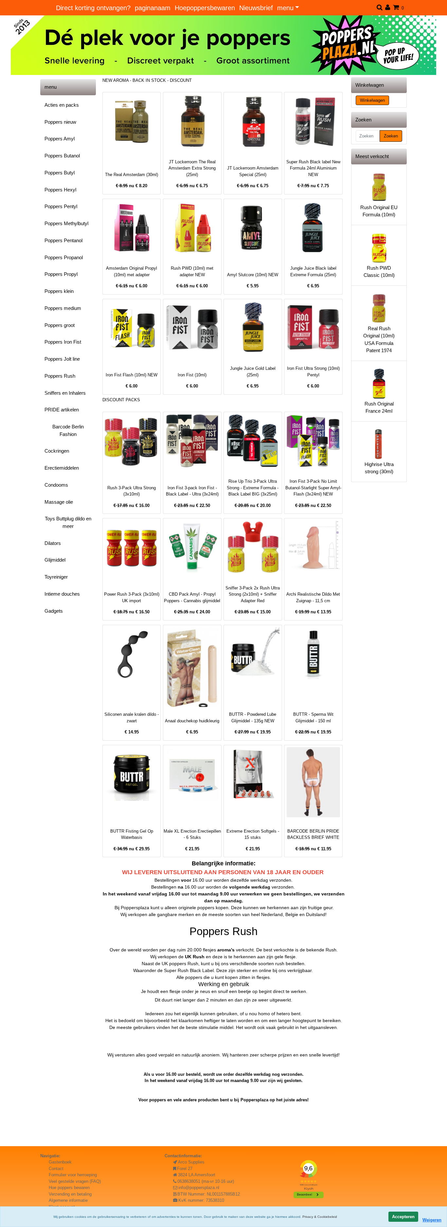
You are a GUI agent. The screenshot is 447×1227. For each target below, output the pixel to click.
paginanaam (152, 7)
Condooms (56, 485)
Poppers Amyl (60, 138)
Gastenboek (60, 1162)
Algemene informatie (68, 1200)
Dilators (53, 543)
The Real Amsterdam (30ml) (131, 174)
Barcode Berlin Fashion (68, 430)
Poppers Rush (60, 376)
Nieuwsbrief (256, 7)
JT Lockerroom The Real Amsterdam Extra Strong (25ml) (192, 168)
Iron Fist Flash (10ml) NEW (131, 374)
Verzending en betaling (70, 1194)
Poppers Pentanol (63, 240)
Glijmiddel (55, 560)
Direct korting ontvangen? (93, 7)
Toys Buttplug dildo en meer (68, 522)
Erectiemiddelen (62, 468)
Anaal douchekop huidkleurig (192, 720)
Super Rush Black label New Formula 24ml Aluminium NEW (313, 168)
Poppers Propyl (61, 274)
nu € (131, 185)
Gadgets (54, 611)
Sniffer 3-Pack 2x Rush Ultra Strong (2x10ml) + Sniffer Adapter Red (252, 594)
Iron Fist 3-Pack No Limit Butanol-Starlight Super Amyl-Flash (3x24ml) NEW (313, 487)
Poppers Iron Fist (63, 342)
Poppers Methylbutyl (66, 223)
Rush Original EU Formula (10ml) (379, 211)
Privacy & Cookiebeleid (319, 1216)
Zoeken (391, 136)
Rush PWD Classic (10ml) (379, 271)
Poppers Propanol (64, 257)
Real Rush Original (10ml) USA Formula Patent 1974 (379, 339)
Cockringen (57, 451)
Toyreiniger (56, 577)
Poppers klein (59, 291)
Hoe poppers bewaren (69, 1187)
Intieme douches (62, 594)
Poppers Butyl (60, 172)
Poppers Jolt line (62, 359)
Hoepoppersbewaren (205, 7)
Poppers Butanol (62, 155)
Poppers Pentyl (61, 206)
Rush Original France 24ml (379, 407)
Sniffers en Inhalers (65, 393)
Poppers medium (63, 308)
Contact (56, 1168)
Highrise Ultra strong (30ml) (379, 468)
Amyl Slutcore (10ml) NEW (252, 274)
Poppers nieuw (60, 122)
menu (285, 7)
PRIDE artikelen (62, 409)
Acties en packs (62, 105)
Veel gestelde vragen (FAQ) (75, 1181)
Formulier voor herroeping (73, 1174)
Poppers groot (60, 325)
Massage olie (59, 502)
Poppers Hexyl (60, 189)
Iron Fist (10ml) (192, 374)
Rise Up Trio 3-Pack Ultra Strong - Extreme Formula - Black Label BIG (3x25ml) (252, 487)
